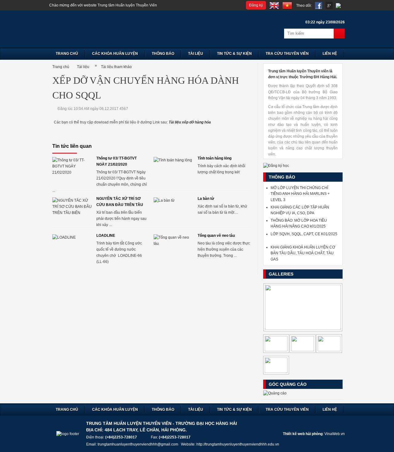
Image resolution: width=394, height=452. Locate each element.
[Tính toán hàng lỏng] (173, 170)
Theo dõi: (304, 5)
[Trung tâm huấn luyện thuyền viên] (126, 29)
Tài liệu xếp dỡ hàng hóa (190, 122)
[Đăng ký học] (276, 165)
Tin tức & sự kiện (234, 53)
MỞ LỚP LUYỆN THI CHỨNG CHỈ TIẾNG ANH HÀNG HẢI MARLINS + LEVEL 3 (300, 194)
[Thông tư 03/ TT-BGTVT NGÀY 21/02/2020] (72, 170)
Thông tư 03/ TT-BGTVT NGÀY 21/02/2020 (116, 161)
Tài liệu (195, 53)
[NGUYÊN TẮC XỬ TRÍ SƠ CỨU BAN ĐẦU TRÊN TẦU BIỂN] (72, 210)
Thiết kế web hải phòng (303, 434)
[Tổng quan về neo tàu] (173, 247)
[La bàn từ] (173, 210)
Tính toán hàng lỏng (214, 158)
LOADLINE (105, 235)
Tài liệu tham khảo (116, 67)
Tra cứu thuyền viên (287, 53)
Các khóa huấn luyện (115, 53)
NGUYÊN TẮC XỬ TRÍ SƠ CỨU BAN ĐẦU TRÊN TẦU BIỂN (119, 202)
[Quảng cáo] (275, 393)
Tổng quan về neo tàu (216, 235)
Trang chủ (67, 53)
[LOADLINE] (72, 247)
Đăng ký (256, 5)
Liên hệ (330, 53)
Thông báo (163, 53)
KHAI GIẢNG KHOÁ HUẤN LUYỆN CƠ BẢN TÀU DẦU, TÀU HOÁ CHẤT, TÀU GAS (303, 253)
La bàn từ (206, 198)
